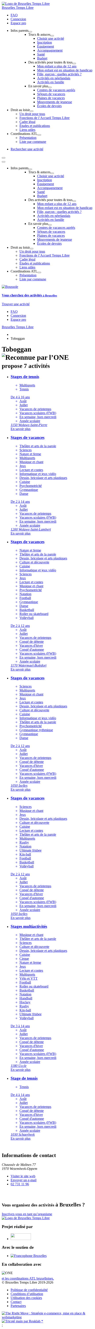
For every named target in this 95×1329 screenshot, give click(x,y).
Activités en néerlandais (53, 78)
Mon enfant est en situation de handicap (64, 70)
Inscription (44, 42)
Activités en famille (50, 82)
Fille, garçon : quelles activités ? (59, 74)
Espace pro (18, 23)
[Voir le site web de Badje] (21, 1239)
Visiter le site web (23, 1176)
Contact (16, 1302)
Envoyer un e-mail (23, 1180)
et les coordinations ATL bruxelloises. (28, 1278)
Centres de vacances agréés (56, 90)
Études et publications (34, 126)
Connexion (18, 19)
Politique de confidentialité (29, 1290)
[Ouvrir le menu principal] (3, 157)
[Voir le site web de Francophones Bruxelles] (29, 1256)
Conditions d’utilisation (27, 1294)
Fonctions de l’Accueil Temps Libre (44, 118)
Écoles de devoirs (49, 106)
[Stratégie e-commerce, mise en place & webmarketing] (47, 1317)
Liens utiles (27, 130)
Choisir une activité (50, 38)
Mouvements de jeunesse (54, 102)
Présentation (27, 138)
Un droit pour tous (32, 114)
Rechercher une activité (27, 149)
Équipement (45, 46)
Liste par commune (32, 142)
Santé (41, 54)
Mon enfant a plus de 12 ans (56, 66)
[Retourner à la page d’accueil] (26, 4)
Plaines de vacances (51, 98)
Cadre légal (27, 122)
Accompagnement (50, 50)
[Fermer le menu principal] (3, 161)
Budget (42, 58)
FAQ (14, 15)
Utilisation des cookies (26, 1298)
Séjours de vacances (51, 94)
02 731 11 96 (20, 1184)
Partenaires (18, 1306)
